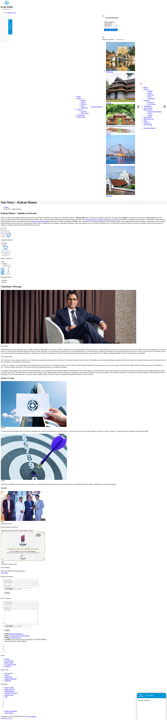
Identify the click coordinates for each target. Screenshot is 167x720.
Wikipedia (8, 680)
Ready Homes (9, 663)
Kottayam (84, 104)
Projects (79, 98)
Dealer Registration (10, 679)
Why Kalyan (85, 113)
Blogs (145, 121)
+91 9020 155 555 (10, 12)
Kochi (82, 106)
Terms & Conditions (11, 711)
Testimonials (80, 115)
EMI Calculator (9, 691)
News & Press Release (154, 111)
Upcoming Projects (96, 107)
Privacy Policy (9, 713)
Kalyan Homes (31, 716)
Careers (7, 675)
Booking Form (9, 695)
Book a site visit (148, 119)
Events (150, 113)
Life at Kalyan (148, 108)
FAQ (6, 697)
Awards (150, 115)
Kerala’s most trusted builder (40, 221)
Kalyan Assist (81, 117)
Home (79, 96)
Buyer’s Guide (9, 687)
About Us (80, 109)
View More (4, 573)
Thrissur (83, 100)
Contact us (147, 123)
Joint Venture (148, 117)
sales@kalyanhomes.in (16, 634)
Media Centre (148, 110)
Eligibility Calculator (11, 693)
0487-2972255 (25, 636)
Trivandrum (84, 107)
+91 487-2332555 (14, 636)
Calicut (83, 102)
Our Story (84, 111)
